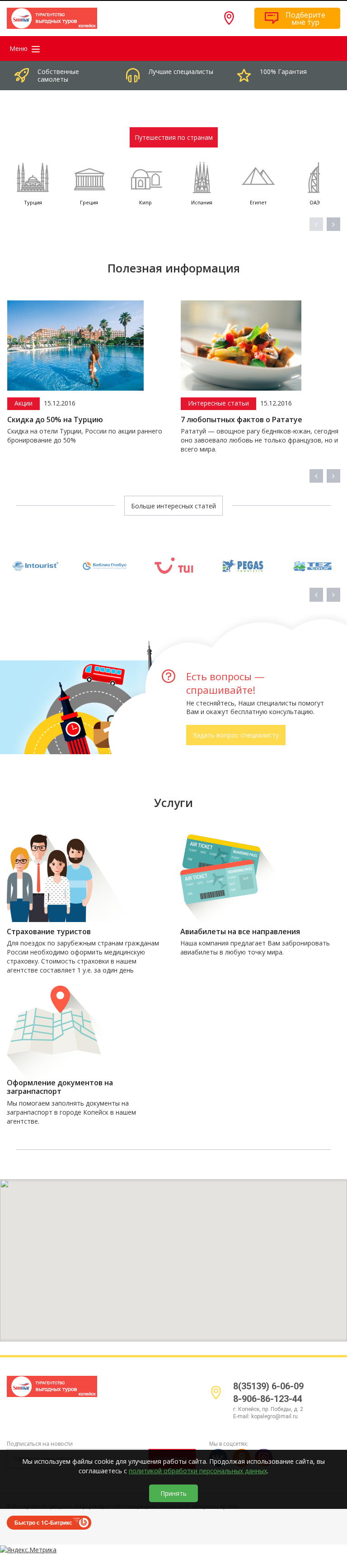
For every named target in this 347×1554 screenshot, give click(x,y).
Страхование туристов (49, 931)
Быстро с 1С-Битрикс (43, 1522)
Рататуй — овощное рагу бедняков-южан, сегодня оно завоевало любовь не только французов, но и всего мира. (259, 440)
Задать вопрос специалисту (236, 735)
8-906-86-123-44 (267, 1398)
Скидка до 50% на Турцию (55, 419)
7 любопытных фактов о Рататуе (241, 419)
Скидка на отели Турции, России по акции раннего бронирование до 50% (84, 435)
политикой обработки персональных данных (198, 1470)
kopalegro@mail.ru (274, 1416)
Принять (173, 1493)
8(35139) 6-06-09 (268, 1386)
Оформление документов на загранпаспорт (60, 1087)
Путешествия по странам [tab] (174, 137)
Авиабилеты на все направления (240, 931)
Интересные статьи (218, 403)
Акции (23, 403)
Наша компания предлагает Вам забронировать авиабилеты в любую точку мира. (255, 947)
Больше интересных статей (173, 506)
